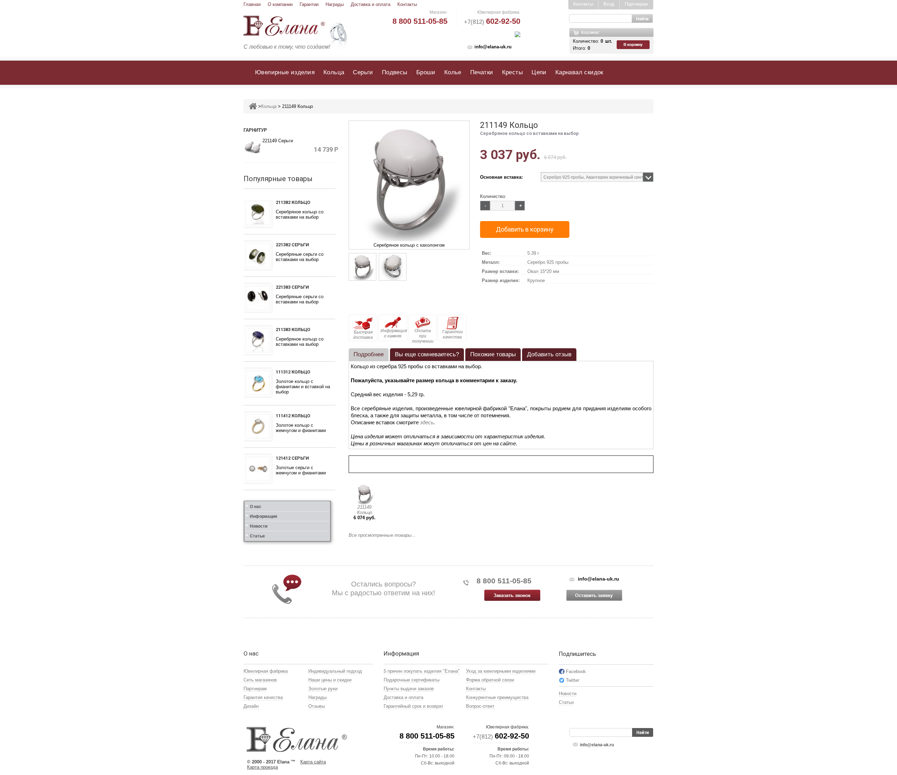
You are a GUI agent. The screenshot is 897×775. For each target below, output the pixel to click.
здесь (427, 422)
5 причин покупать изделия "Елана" (422, 671)
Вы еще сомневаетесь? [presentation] (427, 354)
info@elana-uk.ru (493, 46)
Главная (252, 4)
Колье (452, 72)
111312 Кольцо (293, 372)
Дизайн (251, 706)
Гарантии (309, 4)
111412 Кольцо (293, 415)
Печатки (481, 72)
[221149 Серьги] (253, 147)
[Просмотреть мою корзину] (633, 45)
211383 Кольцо (293, 329)
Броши (426, 72)
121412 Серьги (292, 458)
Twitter (572, 680)
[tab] (369, 354)
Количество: (493, 196)
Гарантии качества (452, 334)
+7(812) (492, 22)
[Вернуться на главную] (253, 106)
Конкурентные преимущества (497, 697)
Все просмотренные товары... (382, 535)
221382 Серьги (292, 244)
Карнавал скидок (579, 72)
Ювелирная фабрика (266, 671)
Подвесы (395, 72)
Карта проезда (262, 767)
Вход (608, 4)
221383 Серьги (292, 287)
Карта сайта (313, 761)
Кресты (512, 72)
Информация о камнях (394, 333)
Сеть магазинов (260, 680)
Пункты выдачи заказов (409, 688)
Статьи (257, 536)
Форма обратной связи (490, 680)
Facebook (576, 671)
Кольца (333, 72)
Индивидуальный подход (335, 671)
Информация (263, 516)
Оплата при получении (422, 334)
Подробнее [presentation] (369, 354)
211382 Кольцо (293, 202)
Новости (258, 526)
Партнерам (636, 4)
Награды (335, 4)
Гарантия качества (263, 697)
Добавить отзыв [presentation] (549, 354)
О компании (280, 4)
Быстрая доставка (363, 335)
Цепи (539, 72)
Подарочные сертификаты (411, 680)
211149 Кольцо (364, 510)
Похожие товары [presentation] (493, 354)
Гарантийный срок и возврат (413, 706)
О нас (255, 506)
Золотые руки (322, 688)
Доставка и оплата (370, 4)
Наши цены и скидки (329, 680)
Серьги (363, 72)
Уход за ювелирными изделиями (500, 671)
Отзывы (316, 706)
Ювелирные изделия (285, 72)
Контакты (407, 4)
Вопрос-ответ (480, 706)
